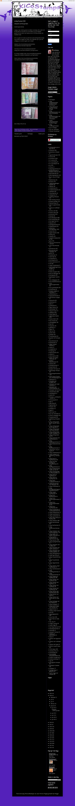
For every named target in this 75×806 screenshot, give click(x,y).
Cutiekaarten (52, 195)
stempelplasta (52, 393)
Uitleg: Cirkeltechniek (54, 452)
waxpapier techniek (53, 632)
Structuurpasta (52, 400)
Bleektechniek (52, 180)
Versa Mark (52, 617)
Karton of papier (53, 272)
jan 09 (54, 717)
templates (28, 131)
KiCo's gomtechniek (53, 287)
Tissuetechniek (52, 417)
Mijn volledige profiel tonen (54, 84)
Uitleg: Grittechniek (53, 486)
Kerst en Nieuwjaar (53, 273)
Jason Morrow (40, 794)
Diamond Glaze (52, 203)
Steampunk (52, 379)
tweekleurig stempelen (54, 419)
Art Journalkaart (53, 163)
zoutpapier (51, 668)
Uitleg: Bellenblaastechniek (53, 447)
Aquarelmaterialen (53, 155)
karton (50, 270)
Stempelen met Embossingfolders (53, 387)
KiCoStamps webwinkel (19, 17)
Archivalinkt (52, 158)
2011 (51, 745)
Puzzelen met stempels (54, 338)
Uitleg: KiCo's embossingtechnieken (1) (55, 498)
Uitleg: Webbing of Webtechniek (53, 577)
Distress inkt (52, 211)
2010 (51, 747)
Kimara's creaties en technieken (54, 291)
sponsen (51, 363)
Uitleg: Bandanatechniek (54, 444)
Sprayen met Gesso (53, 369)
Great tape (51, 257)
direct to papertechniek (54, 205)
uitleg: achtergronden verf (54, 435)
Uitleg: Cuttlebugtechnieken (54, 125)
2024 (51, 693)
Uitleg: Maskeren (53, 520)
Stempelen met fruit (54, 390)
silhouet (51, 354)
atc (50, 165)
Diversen (51, 216)
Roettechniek (52, 343)
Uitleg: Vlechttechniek (54, 569)
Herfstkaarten (52, 260)
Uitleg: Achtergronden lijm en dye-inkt (54, 426)
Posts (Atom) (24, 136)
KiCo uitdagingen (53, 280)
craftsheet (51, 191)
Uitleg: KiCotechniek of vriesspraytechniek (54, 510)
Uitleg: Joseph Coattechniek (52, 493)
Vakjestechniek (52, 609)
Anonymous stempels (54, 152)
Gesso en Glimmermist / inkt (54, 243)
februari (53, 704)
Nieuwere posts (18, 134)
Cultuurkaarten (52, 193)
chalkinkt (51, 186)
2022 (51, 722)
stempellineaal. (52, 392)
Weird (50, 637)
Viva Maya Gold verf (54, 627)
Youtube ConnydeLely (54, 657)
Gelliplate (20, 131)
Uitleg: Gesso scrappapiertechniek (53, 481)
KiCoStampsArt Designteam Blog (34, 17)
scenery (51, 347)
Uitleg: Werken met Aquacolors (53, 583)
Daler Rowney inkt (53, 200)
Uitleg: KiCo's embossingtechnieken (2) (54, 504)
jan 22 (53, 707)
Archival (51, 157)
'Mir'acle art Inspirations (52, 767)
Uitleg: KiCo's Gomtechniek (52, 507)
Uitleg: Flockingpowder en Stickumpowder (54, 472)
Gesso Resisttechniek (54, 245)
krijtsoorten (52, 300)
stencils (51, 395)
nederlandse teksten (54, 316)
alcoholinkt (51, 150)
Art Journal (52, 160)
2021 (51, 724)
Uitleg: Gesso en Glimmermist (53, 478)
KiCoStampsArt (52, 759)
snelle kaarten (52, 356)
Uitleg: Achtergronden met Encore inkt (54, 429)
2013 (51, 741)
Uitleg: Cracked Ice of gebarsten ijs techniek (54, 455)
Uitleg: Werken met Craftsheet (53, 586)
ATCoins (51, 167)
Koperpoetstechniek (53, 296)
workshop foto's (53, 651)
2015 (51, 737)
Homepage (30, 134)
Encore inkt (52, 231)
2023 (51, 695)
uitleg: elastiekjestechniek (53, 466)
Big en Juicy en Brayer (54, 177)
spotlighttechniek (53, 365)
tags (50, 401)
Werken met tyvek (53, 644)
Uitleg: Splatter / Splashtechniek (53, 537)
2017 (51, 733)
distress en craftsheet (54, 208)
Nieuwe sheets (52, 319)
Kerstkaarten (52, 275)
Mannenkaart (52, 309)
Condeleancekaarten (54, 190)
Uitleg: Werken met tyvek (53, 594)
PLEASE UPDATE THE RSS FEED (53, 755)
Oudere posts (41, 134)
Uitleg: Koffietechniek (54, 512)
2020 (51, 727)
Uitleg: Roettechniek (53, 525)
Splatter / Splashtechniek (52, 361)
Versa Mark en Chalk (54, 619)
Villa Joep (51, 622)
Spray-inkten (52, 367)
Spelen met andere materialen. (53, 358)
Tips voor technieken (54, 129)
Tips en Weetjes (53, 128)
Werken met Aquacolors (55, 638)
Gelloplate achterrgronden (21, 24)
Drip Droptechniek (53, 219)
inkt (50, 263)
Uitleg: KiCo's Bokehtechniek (52, 495)
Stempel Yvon (52, 754)
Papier (50, 329)
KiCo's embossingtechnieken (54, 284)
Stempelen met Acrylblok (52, 381)
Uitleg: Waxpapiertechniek (53, 574)
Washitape (51, 630)
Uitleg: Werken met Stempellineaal (53, 591)
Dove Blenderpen (53, 218)
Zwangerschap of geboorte (53, 670)
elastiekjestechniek (53, 224)
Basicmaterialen (53, 173)
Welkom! (55, 760)
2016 (51, 735)
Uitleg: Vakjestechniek (54, 563)
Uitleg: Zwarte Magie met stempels (54, 606)
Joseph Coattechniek (54, 265)
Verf (32, 131)
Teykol (50, 410)
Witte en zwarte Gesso (54, 646)
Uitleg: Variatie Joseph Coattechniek (54, 566)
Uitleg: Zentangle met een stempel (54, 602)
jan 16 (53, 713)
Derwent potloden (53, 201)
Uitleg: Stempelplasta (54, 553)
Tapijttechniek (52, 405)
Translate (58, 93)
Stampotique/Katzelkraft (54, 374)
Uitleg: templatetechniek (54, 557)
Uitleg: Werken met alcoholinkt (53, 580)
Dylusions (51, 223)
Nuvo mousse (52, 321)
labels (50, 304)
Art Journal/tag (53, 162)
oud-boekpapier (52, 322)
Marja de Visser (53, 311)
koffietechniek (52, 294)
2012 (51, 743)
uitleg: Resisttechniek (54, 522)
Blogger (57, 794)
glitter (50, 253)
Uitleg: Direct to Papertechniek (52, 459)
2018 (51, 731)
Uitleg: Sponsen (52, 540)
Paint (50, 324)
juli (51, 699)
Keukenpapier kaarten (54, 277)
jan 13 (53, 715)
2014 (51, 739)
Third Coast (51, 412)
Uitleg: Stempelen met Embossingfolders (54, 551)
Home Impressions (53, 262)
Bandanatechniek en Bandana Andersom (54, 171)
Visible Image (52, 625)
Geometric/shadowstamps (54, 238)
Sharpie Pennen (53, 352)
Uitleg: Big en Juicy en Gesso (54, 450)
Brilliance (51, 182)
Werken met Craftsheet (55, 641)
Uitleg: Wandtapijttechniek (53, 571)
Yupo (50, 661)
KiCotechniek (52, 289)
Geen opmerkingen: (34, 129)
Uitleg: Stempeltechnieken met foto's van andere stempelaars (54, 117)
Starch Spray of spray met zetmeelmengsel (54, 377)
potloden (51, 334)
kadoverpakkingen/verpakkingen (55, 267)
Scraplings (51, 351)
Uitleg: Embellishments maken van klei (54, 469)
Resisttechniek (52, 341)
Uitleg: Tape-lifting (53, 555)
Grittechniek (52, 258)
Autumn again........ (55, 769)
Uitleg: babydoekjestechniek (54, 441)
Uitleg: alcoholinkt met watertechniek (54, 438)
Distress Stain (52, 212)
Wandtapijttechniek (53, 629)
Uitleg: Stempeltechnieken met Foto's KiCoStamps (54, 112)
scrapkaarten (52, 349)
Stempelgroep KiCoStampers (51, 17)
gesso (50, 241)
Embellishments (53, 226)
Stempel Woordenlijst (54, 131)
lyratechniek (52, 305)
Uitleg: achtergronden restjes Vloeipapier (54, 432)
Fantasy (51, 234)
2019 (51, 729)
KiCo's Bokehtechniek (54, 282)
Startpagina (52, 100)
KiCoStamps (56, 50)
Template (24, 131)
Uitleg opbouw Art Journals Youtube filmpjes (53, 108)
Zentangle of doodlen (54, 665)
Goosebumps (52, 255)
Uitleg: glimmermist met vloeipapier (54, 484)
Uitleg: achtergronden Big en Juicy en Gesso (54, 422)
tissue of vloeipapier (54, 415)
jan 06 (53, 719)
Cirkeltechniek (52, 188)
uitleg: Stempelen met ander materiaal (54, 548)
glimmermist (52, 248)
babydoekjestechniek (54, 169)
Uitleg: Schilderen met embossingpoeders (54, 531)
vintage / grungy (53, 623)
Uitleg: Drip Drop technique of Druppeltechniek (53, 463)
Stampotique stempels (54, 370)
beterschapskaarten (53, 175)
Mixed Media (52, 314)
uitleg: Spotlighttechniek (54, 542)
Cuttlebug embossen (54, 197)
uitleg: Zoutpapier (53, 604)
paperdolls (51, 327)
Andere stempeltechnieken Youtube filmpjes (53, 122)
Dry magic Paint (53, 221)
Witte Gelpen (52, 649)
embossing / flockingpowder (52, 228)
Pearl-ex (51, 331)
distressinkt (52, 214)
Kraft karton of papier (54, 297)
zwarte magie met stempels (53, 673)
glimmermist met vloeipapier (53, 251)
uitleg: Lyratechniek (53, 516)
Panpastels (51, 326)
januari (52, 706)
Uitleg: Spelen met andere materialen (53, 534)
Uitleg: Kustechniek (53, 514)
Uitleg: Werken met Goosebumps (53, 589)
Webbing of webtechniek (52, 634)
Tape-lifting (51, 403)
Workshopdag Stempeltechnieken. (53, 655)
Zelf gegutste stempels (54, 662)
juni (52, 701)
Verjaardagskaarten (53, 614)
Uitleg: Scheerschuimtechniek (54, 527)
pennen (51, 333)
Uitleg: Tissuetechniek (54, 560)
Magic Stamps (52, 307)
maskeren (51, 312)
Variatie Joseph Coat (54, 611)
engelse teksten (53, 233)
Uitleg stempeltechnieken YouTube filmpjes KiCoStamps (53, 103)
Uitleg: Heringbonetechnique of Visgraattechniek (54, 489)
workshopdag (52, 652)
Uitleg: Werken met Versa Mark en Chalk (54, 597)
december (53, 697)
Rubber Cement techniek (53, 345)
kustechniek (52, 302)
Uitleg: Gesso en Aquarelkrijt (53, 475)
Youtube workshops (53, 659)
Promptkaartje (52, 336)
